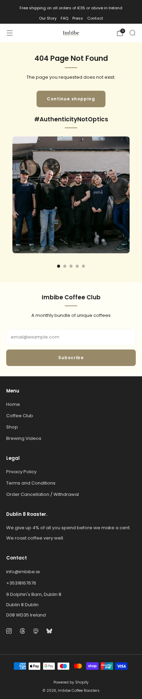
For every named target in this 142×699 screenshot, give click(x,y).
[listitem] (71, 8)
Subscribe (71, 357)
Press (77, 18)
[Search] (132, 32)
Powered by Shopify (71, 682)
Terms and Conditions (30, 483)
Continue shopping (71, 99)
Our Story (48, 18)
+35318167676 (21, 583)
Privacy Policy (21, 471)
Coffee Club (19, 415)
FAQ (64, 18)
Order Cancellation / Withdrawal (42, 494)
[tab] (58, 266)
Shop (12, 427)
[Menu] (9, 33)
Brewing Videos (23, 438)
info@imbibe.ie (23, 571)
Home (13, 404)
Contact (95, 18)
